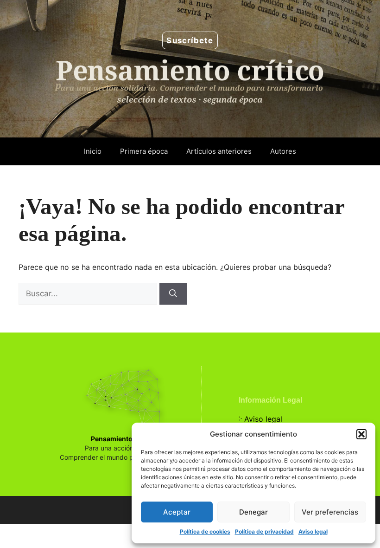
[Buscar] (173, 294)
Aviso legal (313, 531)
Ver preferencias (330, 512)
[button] (361, 434)
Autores (283, 151)
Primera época (144, 151)
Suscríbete (189, 40)
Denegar (253, 512)
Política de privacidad (264, 531)
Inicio (92, 151)
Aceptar (176, 512)
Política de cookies (205, 531)
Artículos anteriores (219, 151)
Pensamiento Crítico (123, 439)
